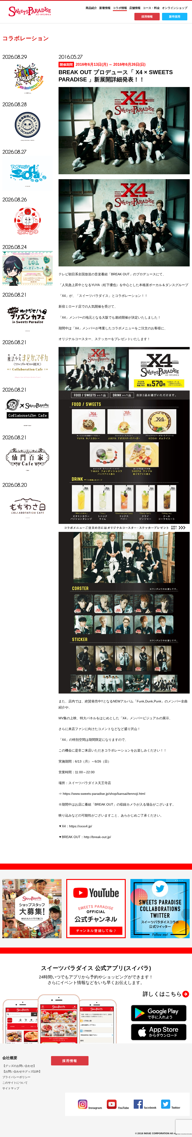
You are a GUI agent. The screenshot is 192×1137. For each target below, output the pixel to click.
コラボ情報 (120, 8)
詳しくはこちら (162, 994)
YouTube (123, 1108)
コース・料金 (151, 8)
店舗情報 (134, 8)
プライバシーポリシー (16, 1077)
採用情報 (147, 16)
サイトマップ (10, 1088)
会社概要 (9, 1058)
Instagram (95, 1108)
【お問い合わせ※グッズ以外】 (22, 1071)
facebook (150, 1107)
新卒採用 (174, 16)
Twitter (175, 1107)
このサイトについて (15, 1082)
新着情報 (105, 8)
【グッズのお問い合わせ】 (19, 1066)
